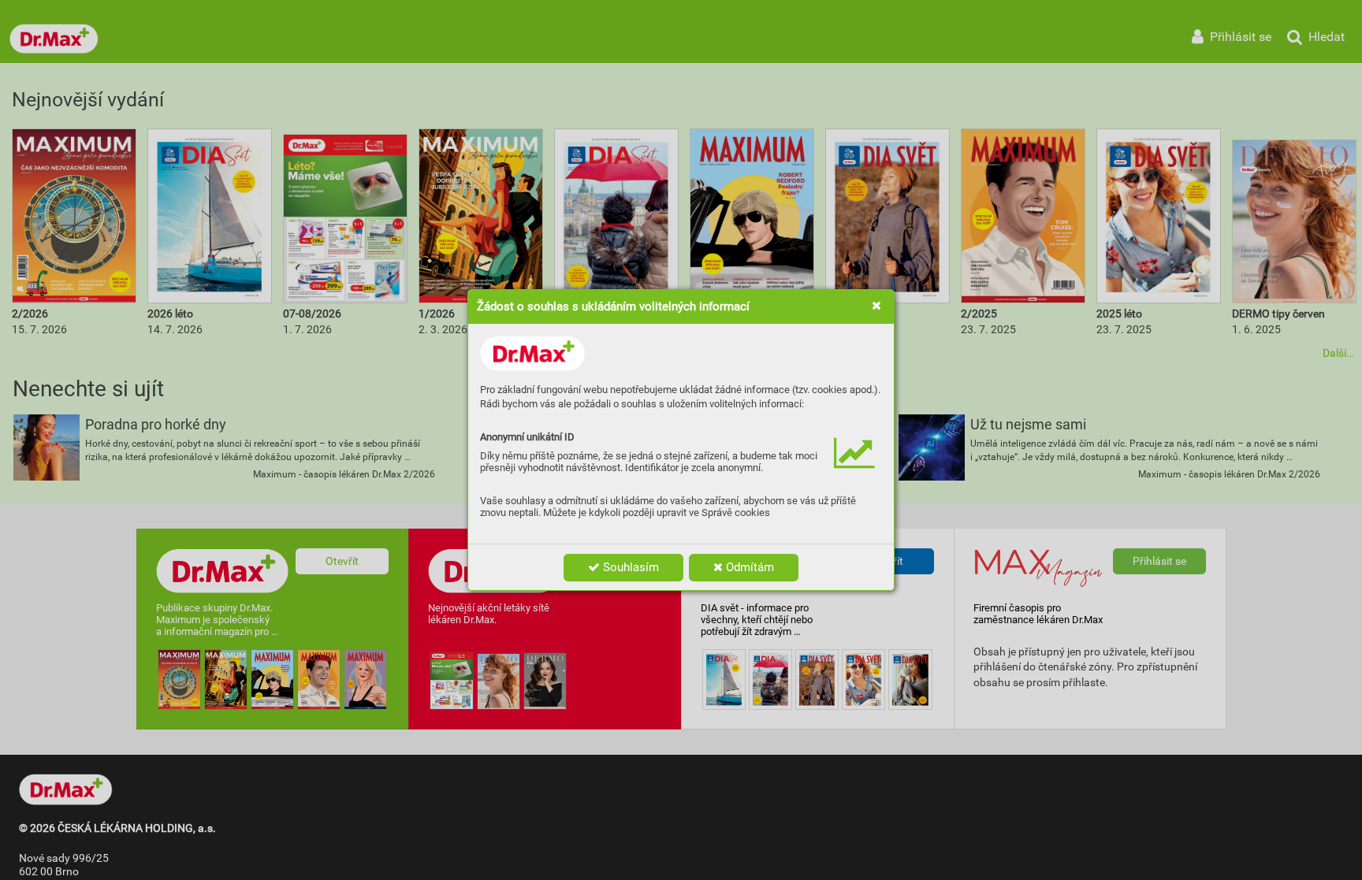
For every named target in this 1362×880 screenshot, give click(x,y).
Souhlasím (629, 567)
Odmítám (748, 567)
